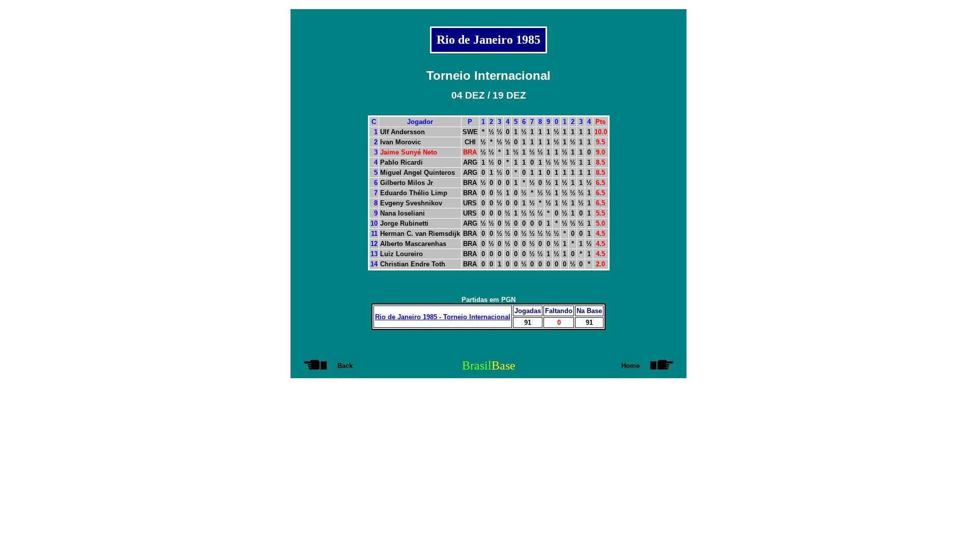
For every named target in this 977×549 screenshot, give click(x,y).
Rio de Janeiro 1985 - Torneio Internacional (442, 317)
